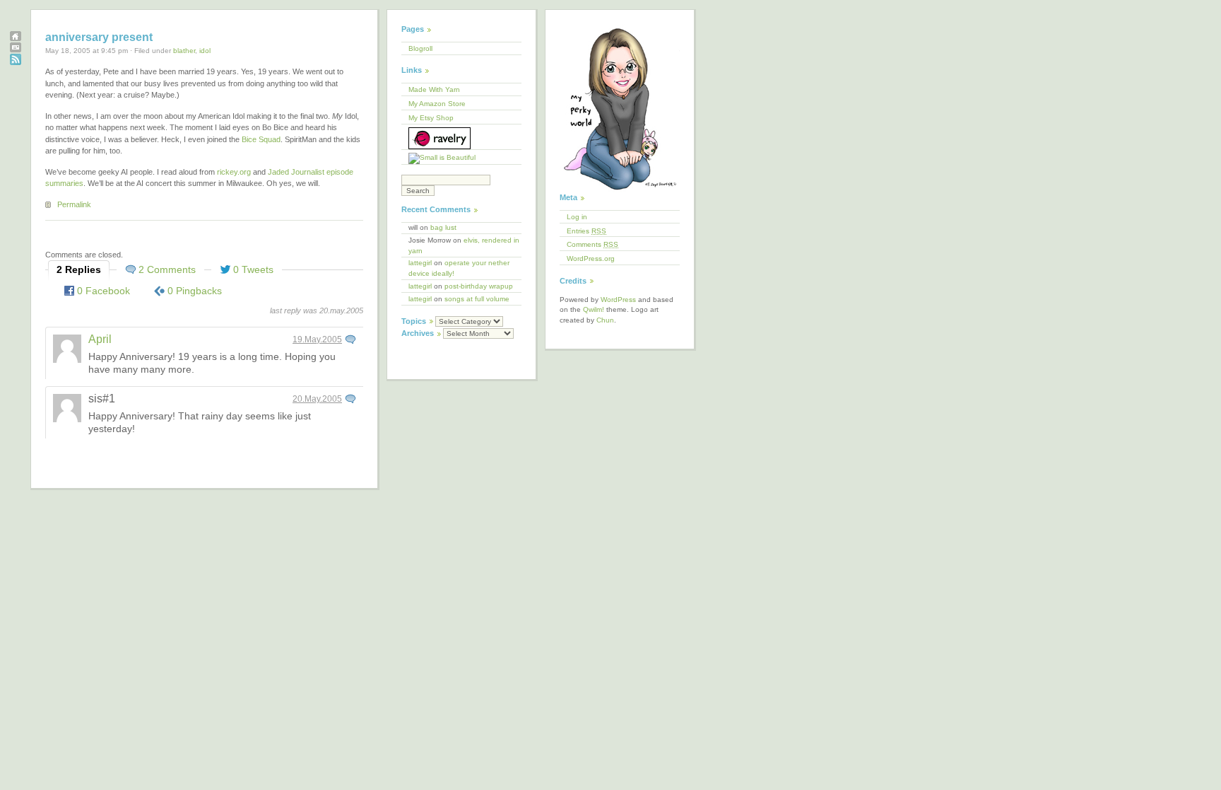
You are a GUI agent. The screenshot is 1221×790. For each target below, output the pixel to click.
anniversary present (99, 37)
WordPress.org (591, 258)
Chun (605, 320)
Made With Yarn (434, 89)
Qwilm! (593, 309)
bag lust (443, 227)
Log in (577, 217)
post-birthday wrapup (478, 286)
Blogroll (420, 48)
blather (184, 50)
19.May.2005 (317, 339)
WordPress (618, 299)
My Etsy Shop (431, 118)
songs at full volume (476, 299)
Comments (592, 244)
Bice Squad (261, 139)
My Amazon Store (437, 104)
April (100, 339)
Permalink (74, 204)
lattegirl (420, 263)
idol (205, 50)
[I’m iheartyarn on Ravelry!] (461, 137)
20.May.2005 (317, 399)
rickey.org (234, 172)
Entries (586, 231)
